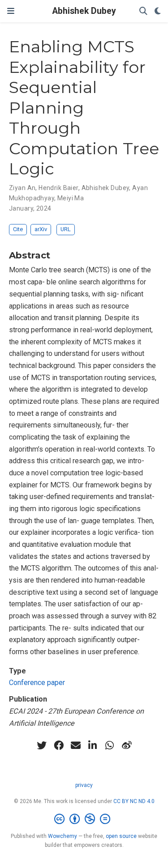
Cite (18, 229)
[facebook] (58, 745)
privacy (84, 785)
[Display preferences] (158, 11)
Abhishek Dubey (84, 11)
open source (121, 836)
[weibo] (127, 745)
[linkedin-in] (92, 745)
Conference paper (37, 682)
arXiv (40, 229)
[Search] (143, 11)
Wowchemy (62, 836)
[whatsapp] (109, 745)
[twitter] (41, 745)
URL (65, 229)
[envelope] (75, 745)
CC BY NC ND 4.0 (134, 801)
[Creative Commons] (84, 819)
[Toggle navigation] (10, 11)
